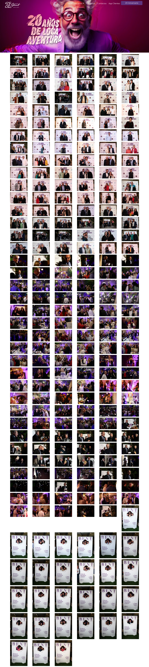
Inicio (70, 3)
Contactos (102, 3)
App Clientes (114, 3)
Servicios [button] (78, 3)
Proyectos (90, 3)
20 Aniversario (131, 3)
